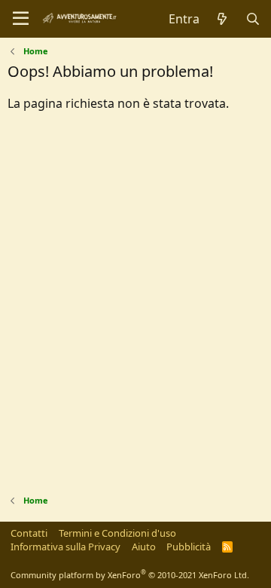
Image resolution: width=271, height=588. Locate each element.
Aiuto (144, 546)
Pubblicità (188, 546)
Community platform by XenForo (130, 574)
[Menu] (20, 19)
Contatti (29, 533)
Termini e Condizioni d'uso (117, 533)
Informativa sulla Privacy (65, 546)
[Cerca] (252, 19)
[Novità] (222, 19)
